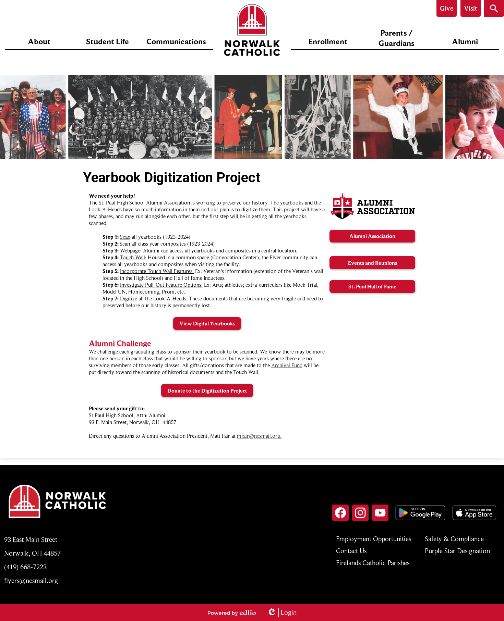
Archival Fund (286, 365)
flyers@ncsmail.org (31, 580)
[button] (39, 41)
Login (282, 612)
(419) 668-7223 (25, 567)
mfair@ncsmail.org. (259, 436)
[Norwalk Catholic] (252, 30)
